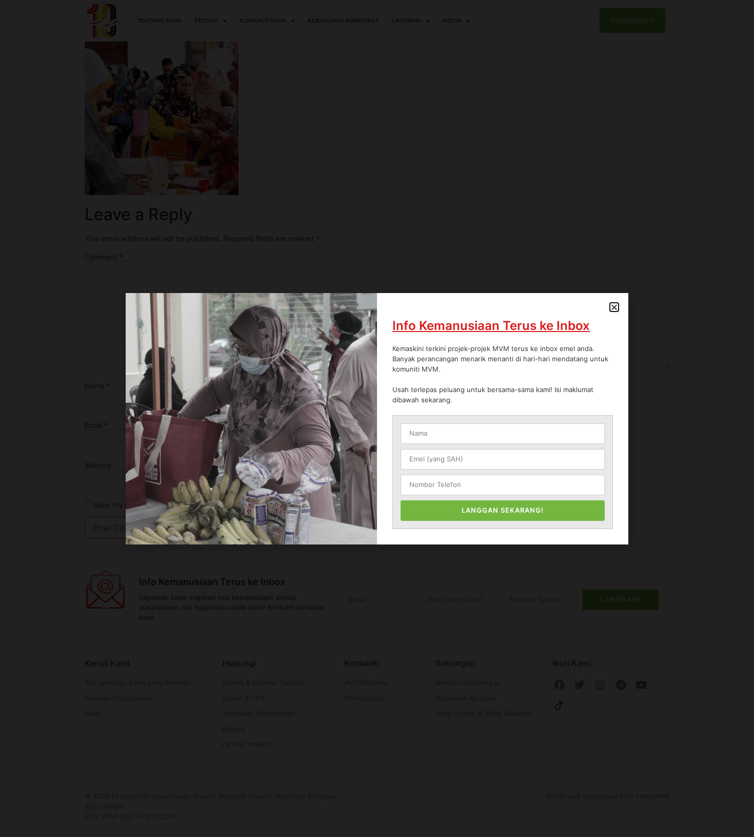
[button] (614, 307)
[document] (377, 418)
